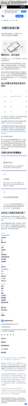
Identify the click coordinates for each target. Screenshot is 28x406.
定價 (2, 247)
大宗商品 (3, 295)
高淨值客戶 (4, 254)
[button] (26, 404)
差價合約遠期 (4, 302)
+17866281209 (5, 327)
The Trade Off (5, 235)
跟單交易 (3, 276)
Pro (2, 252)
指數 (2, 293)
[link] (2, 11)
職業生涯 (3, 242)
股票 (2, 288)
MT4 (2, 274)
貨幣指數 (3, 297)
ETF (2, 290)
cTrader (3, 278)
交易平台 (3, 267)
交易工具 (3, 281)
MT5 (2, 271)
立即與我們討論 (8, 227)
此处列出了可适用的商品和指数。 (14, 123)
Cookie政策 (4, 349)
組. (2, 240)
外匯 (2, 286)
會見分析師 (4, 310)
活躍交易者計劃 (5, 257)
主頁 (2, 20)
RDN (16, 381)
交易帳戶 (3, 250)
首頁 (3, 6)
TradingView (5, 269)
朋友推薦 (3, 259)
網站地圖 (3, 352)
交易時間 (3, 261)
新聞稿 (3, 315)
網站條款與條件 (5, 345)
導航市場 (3, 307)
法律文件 (3, 338)
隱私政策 (3, 342)
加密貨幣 (3, 300)
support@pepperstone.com (9, 324)
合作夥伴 (3, 237)
